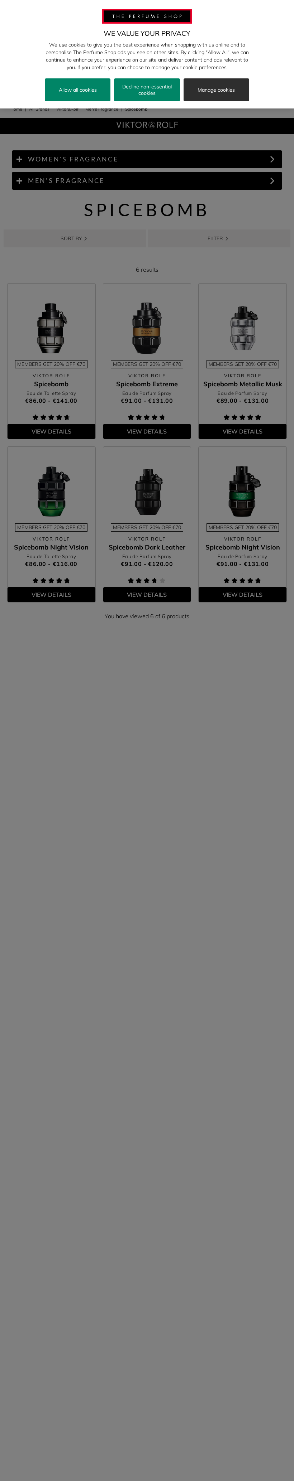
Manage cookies (216, 90)
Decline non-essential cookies (147, 89)
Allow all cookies (78, 90)
